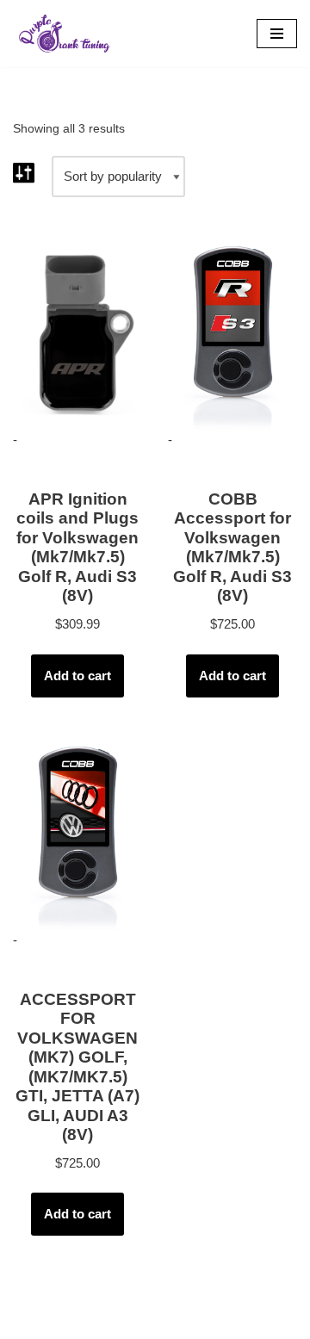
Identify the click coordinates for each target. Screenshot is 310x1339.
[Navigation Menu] (277, 33)
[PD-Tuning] (64, 33)
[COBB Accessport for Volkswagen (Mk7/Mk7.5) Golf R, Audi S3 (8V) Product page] (233, 331)
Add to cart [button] (77, 675)
